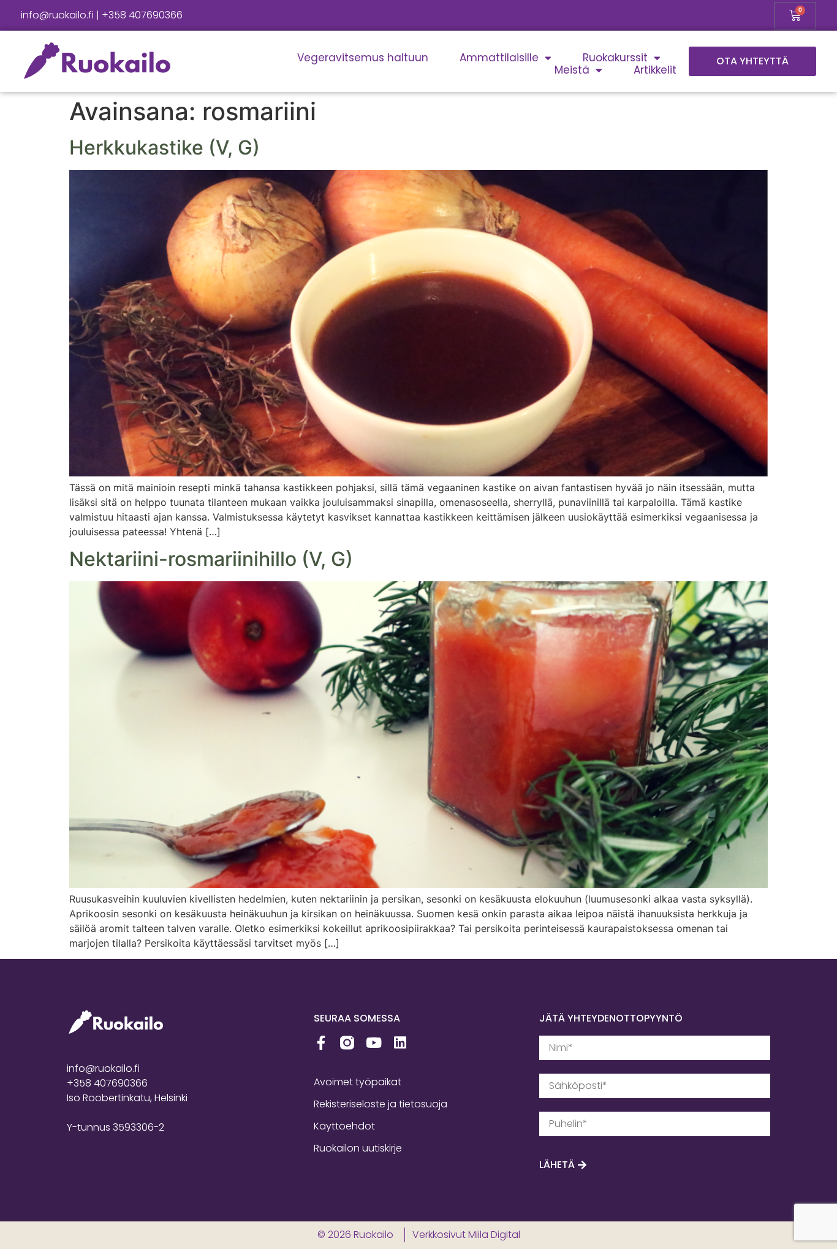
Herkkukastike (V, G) (164, 147)
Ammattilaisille (499, 58)
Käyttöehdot (344, 1126)
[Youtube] (373, 1043)
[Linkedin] (400, 1043)
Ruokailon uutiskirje (358, 1148)
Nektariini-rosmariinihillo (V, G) (211, 559)
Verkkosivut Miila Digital (466, 1235)
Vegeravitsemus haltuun (362, 58)
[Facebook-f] (321, 1043)
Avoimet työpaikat (357, 1082)
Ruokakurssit (615, 58)
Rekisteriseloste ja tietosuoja (380, 1104)
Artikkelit (655, 70)
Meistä (572, 70)
